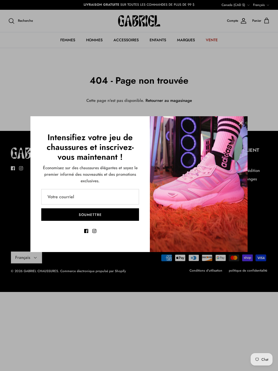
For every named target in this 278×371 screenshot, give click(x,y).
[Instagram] (94, 231)
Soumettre (90, 214)
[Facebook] (86, 231)
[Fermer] (241, 123)
